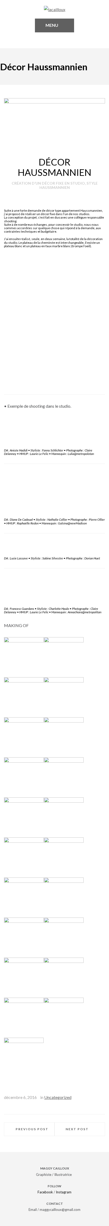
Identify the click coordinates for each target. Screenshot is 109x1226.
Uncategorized (57, 1097)
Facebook (45, 1192)
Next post (77, 1129)
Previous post (32, 1129)
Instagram (63, 1192)
